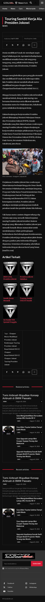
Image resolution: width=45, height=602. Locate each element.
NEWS (4, 26)
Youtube (10, 591)
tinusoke (11, 401)
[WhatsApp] (23, 45)
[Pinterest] (17, 45)
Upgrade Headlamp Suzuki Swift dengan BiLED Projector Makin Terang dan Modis (29, 454)
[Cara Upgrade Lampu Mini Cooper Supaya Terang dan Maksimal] (9, 441)
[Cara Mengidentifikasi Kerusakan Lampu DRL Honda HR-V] (9, 419)
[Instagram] (26, 583)
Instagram (32, 583)
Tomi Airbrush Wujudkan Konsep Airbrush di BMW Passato (21, 397)
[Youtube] (4, 591)
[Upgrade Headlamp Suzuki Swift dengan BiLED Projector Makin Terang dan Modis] (9, 455)
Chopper (12, 334)
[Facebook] (6, 45)
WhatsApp (33, 587)
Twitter (9, 587)
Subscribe (37, 563)
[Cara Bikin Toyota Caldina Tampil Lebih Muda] (9, 430)
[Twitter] (12, 45)
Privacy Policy (24, 568)
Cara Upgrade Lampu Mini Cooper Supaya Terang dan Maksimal (27, 441)
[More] (34, 45)
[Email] (28, 45)
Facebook (10, 583)
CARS (18, 421)
